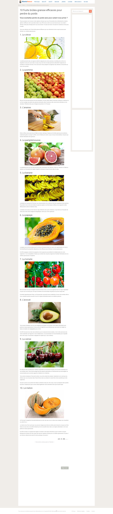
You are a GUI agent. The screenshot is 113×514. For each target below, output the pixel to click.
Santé (50, 1)
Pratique (37, 1)
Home (19, 5)
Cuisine (70, 1)
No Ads (86, 1)
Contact (93, 511)
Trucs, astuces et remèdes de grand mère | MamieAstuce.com (31, 511)
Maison (57, 1)
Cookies (88, 511)
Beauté (44, 1)
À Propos (73, 511)
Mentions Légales (81, 511)
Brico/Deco (78, 1)
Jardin (63, 1)
